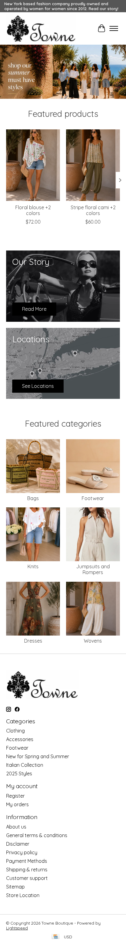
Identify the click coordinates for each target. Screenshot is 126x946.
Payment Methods (26, 861)
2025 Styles (19, 773)
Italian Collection (24, 765)
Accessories (19, 739)
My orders (17, 804)
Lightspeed (17, 928)
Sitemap (15, 887)
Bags (33, 498)
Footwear (93, 498)
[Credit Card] (55, 937)
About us (16, 827)
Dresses (33, 641)
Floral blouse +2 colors (33, 210)
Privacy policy (21, 852)
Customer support (27, 878)
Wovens (93, 641)
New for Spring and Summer (37, 756)
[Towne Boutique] (41, 28)
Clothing (15, 731)
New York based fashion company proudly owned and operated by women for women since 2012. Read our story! (61, 6)
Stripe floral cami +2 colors (93, 210)
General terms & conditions (36, 835)
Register (15, 796)
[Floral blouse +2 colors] (33, 165)
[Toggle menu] (114, 28)
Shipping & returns (26, 869)
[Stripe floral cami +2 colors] (93, 165)
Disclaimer (17, 844)
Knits (33, 566)
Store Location (22, 895)
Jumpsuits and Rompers (93, 569)
